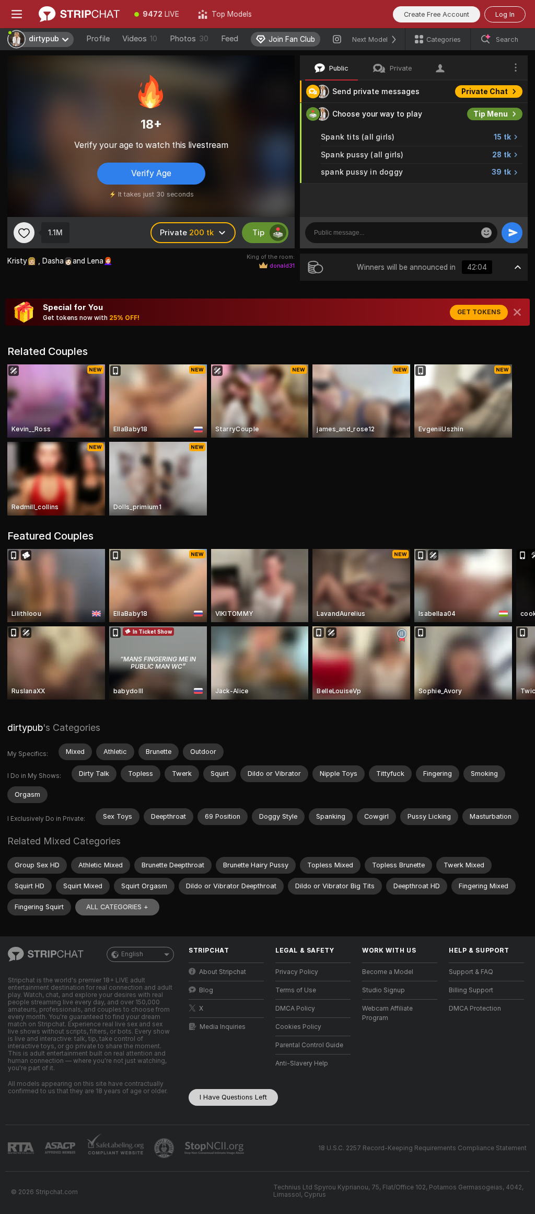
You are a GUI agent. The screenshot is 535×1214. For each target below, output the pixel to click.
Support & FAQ (471, 972)
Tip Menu (490, 114)
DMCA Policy (295, 1008)
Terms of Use (295, 990)
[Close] (517, 312)
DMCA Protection (475, 1008)
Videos (139, 38)
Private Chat (484, 91)
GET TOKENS (479, 312)
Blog (206, 990)
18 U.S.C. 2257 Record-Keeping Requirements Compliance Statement (422, 1148)
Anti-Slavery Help (301, 1063)
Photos (189, 38)
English (132, 954)
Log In (505, 14)
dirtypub (25, 727)
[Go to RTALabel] (22, 1148)
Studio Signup (383, 990)
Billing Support (471, 990)
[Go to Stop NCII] (215, 1148)
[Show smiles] (486, 232)
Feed (229, 38)
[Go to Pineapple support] (165, 1148)
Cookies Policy (298, 1026)
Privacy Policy (296, 972)
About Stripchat (222, 972)
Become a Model (387, 972)
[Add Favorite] (24, 232)
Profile (98, 38)
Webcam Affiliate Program (387, 1013)
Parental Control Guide (309, 1045)
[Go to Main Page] (79, 14)
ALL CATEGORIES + (117, 907)
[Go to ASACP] (61, 1148)
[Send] (512, 232)
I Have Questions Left (233, 1097)
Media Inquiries (223, 1026)
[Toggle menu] (16, 14)
